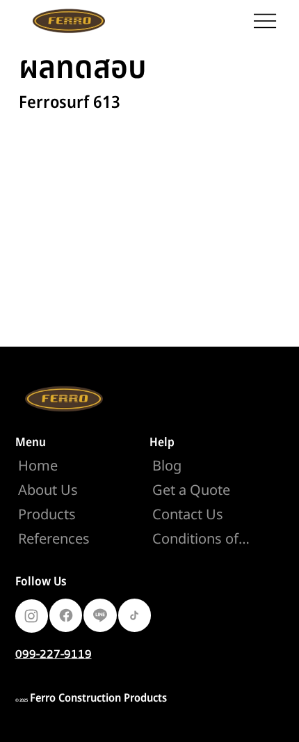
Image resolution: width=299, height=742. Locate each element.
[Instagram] (31, 616)
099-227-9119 (53, 654)
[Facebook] (65, 615)
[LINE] (99, 615)
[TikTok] (134, 615)
